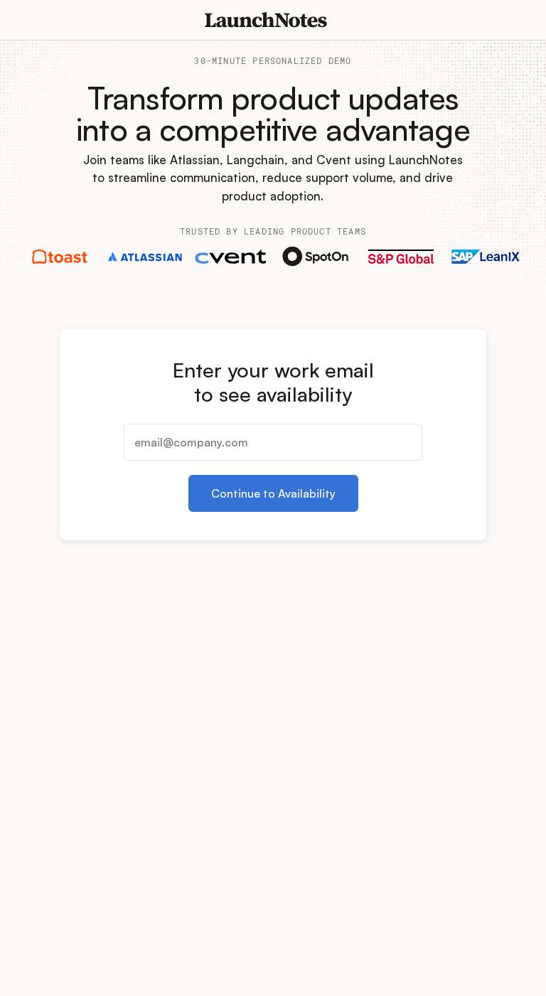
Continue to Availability (273, 493)
